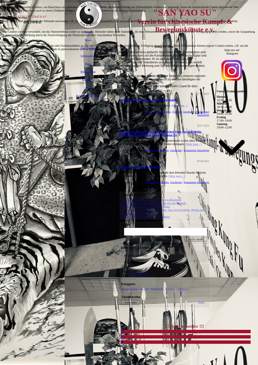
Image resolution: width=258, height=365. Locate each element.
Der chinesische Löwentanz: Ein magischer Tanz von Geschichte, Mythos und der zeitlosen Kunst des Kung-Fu (160, 133)
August (140, 271)
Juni (146, 275)
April (133, 275)
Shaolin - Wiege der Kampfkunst (140, 167)
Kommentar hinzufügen (202, 113)
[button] (129, 52)
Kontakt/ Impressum (88, 95)
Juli (132, 271)
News (88, 40)
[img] (32, 182)
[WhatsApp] (122, 336)
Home (88, 32)
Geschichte (188, 111)
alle (123, 288)
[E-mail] (122, 331)
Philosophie (164, 111)
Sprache (144, 288)
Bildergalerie (88, 72)
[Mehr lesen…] (179, 105)
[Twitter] (122, 342)
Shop (88, 87)
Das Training (88, 48)
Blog (88, 64)
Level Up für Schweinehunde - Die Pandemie (145, 216)
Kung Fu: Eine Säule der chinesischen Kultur (148, 100)
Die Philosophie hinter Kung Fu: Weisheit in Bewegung (151, 199)
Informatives (88, 56)
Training (176, 111)
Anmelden (130, 302)
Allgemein (151, 111)
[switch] (2, 14)
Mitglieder (88, 80)
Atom (201, 302)
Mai (140, 275)
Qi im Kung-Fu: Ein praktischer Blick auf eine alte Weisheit (153, 203)
